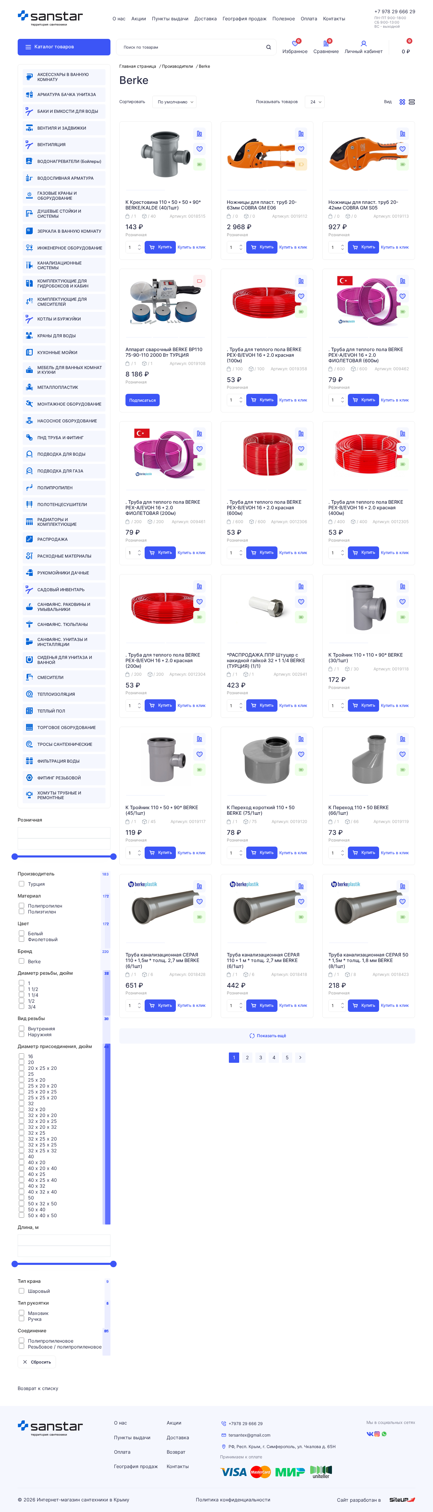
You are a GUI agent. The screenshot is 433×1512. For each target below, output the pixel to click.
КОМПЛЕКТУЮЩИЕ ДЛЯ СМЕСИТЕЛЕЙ (62, 302)
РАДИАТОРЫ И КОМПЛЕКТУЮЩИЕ (57, 522)
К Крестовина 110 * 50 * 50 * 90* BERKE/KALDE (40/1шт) (163, 205)
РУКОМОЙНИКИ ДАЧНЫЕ (63, 572)
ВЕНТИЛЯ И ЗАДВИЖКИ (61, 127)
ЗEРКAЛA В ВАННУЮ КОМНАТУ (69, 231)
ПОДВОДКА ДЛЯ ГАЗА (60, 470)
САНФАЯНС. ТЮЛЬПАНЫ (62, 624)
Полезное (283, 19)
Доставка (205, 19)
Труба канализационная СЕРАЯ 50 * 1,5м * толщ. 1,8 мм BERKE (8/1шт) (368, 960)
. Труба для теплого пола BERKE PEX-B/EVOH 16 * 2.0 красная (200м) (162, 660)
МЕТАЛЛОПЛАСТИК (57, 387)
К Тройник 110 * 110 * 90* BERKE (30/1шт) (365, 657)
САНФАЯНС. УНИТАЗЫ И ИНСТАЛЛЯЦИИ (62, 642)
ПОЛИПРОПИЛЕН (54, 487)
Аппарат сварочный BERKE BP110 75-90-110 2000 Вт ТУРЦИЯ (163, 352)
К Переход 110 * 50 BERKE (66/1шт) (358, 810)
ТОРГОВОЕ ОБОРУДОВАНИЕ (66, 727)
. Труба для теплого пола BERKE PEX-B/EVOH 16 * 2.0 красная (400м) (365, 507)
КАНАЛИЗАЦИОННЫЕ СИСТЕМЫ (59, 265)
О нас (119, 19)
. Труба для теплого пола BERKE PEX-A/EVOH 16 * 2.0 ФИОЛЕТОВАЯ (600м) (365, 355)
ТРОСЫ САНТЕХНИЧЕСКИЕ (64, 744)
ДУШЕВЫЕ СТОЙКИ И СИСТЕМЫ (59, 214)
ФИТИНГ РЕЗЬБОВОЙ (59, 777)
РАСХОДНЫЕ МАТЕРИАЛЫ (64, 555)
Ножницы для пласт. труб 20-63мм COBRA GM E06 (262, 205)
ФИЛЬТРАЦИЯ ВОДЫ (58, 761)
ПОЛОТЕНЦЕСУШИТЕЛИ (62, 504)
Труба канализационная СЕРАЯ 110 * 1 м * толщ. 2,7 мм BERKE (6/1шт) (263, 960)
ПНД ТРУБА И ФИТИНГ (60, 437)
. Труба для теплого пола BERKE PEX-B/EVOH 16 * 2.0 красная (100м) (264, 355)
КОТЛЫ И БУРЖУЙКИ (59, 318)
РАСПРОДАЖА (52, 539)
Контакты (334, 19)
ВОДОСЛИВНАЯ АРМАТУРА (65, 178)
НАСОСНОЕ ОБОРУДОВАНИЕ (67, 420)
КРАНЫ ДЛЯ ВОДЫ (56, 335)
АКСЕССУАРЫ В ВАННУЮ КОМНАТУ (63, 77)
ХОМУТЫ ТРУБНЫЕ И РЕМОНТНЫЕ (59, 795)
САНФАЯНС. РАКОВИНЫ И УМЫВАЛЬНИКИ (63, 607)
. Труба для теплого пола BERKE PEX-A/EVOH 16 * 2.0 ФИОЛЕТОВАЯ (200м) (162, 507)
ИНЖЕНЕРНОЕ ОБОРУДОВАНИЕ (69, 247)
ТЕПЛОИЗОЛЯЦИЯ (56, 694)
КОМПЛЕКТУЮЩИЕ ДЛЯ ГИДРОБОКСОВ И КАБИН (62, 283)
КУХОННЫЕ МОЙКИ (57, 352)
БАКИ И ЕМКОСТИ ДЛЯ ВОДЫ (67, 111)
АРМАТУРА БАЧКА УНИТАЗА (66, 94)
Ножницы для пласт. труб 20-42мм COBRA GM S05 (363, 205)
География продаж (245, 19)
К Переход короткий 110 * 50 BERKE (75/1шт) (261, 810)
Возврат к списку (38, 1388)
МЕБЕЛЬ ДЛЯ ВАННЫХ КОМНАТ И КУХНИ (69, 370)
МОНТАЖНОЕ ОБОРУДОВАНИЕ (69, 403)
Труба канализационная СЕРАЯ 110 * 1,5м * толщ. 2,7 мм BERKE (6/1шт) (162, 960)
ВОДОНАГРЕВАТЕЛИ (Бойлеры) (69, 161)
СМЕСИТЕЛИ (50, 677)
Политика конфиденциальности (233, 1500)
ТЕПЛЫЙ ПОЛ (51, 710)
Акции (138, 19)
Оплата (309, 19)
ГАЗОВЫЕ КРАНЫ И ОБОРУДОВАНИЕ (57, 196)
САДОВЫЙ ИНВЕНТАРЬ (61, 589)
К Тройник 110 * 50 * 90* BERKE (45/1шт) (161, 810)
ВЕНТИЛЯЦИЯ (51, 144)
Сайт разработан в (359, 1500)
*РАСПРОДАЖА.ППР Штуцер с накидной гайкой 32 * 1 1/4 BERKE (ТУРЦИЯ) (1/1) (266, 660)
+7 (378, 11)
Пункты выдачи (170, 19)
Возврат (176, 1452)
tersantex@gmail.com (249, 1435)
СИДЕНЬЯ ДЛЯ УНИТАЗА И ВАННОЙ (64, 660)
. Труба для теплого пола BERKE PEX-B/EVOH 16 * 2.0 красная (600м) (264, 507)
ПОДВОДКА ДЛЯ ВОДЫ (61, 454)
